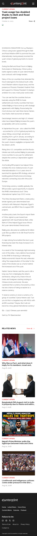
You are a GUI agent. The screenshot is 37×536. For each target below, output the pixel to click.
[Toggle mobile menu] (33, 3)
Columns (16, 510)
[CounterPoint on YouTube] (13, 520)
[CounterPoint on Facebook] (3, 520)
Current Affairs (7, 510)
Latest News (12, 507)
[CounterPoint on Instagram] (6, 520)
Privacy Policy (25, 524)
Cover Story (22, 507)
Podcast (23, 510)
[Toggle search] (3, 4)
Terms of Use (6, 524)
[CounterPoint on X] (10, 520)
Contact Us (5, 528)
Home (4, 507)
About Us (16, 524)
